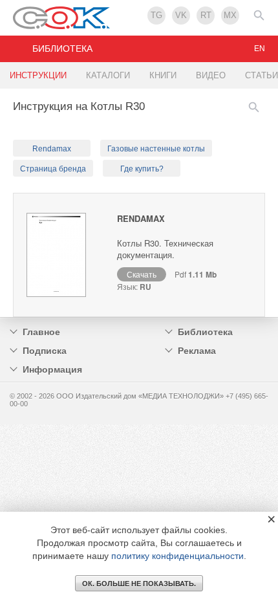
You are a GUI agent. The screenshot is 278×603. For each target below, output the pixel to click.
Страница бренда (53, 168)
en (259, 48)
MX (230, 15)
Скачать (141, 274)
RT (205, 15)
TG (156, 15)
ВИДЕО (211, 75)
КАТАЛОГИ (108, 75)
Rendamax (51, 148)
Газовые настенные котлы (156, 148)
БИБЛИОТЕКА (62, 48)
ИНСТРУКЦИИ (38, 75)
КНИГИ (162, 75)
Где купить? (142, 168)
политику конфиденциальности (177, 556)
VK (181, 15)
